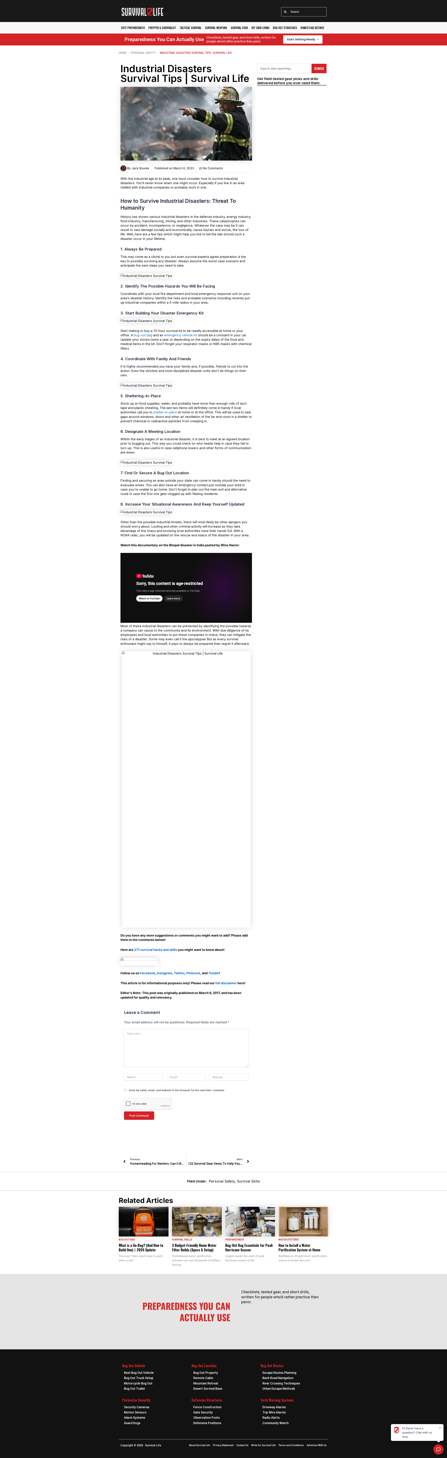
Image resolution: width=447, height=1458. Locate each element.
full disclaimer (226, 983)
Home (123, 53)
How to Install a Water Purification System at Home (299, 1247)
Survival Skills (248, 1181)
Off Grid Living (260, 28)
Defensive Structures (207, 1400)
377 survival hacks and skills (155, 950)
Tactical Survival (190, 28)
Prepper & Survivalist (162, 28)
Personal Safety (143, 53)
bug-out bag (143, 335)
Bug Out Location (204, 1365)
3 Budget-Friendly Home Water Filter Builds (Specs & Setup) (194, 1247)
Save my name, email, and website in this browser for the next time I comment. (177, 1090)
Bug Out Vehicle (133, 1365)
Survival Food (239, 28)
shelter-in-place (165, 412)
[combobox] (304, 11)
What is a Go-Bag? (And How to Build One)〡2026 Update (141, 1247)
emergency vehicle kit (180, 335)
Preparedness (234, 1239)
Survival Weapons (216, 28)
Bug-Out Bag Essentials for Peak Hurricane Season (249, 1247)
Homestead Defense (312, 28)
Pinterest (193, 973)
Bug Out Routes (272, 1365)
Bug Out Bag (127, 1239)
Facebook (147, 973)
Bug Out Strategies (285, 28)
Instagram (164, 973)
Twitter (179, 973)
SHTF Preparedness (133, 28)
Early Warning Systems (277, 1400)
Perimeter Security (136, 1400)
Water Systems (289, 1239)
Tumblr (213, 973)
